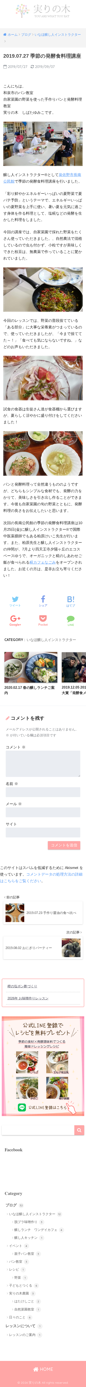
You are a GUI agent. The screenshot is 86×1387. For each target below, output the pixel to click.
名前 (12, 784)
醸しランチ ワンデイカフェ (38, 1230)
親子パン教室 (26, 1253)
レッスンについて (23, 1326)
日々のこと (20, 1317)
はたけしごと (26, 1301)
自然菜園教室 (26, 1309)
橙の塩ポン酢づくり (22, 986)
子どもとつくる (23, 1285)
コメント (16, 747)
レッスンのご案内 (24, 1335)
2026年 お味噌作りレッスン (28, 998)
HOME (46, 1369)
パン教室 (18, 1261)
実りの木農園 (21, 1293)
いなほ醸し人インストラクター (51, 639)
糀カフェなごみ (43, 562)
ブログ (14, 1205)
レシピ (16, 1269)
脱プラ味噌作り (28, 1222)
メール (14, 804)
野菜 (20, 1277)
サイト (11, 824)
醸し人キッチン (28, 1237)
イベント (18, 1246)
